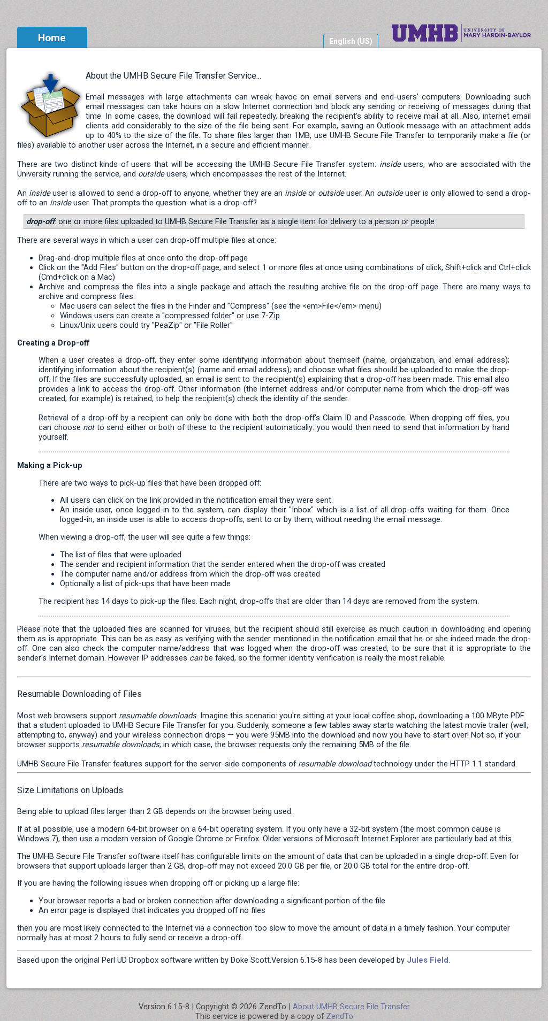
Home (52, 38)
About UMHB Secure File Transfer (351, 1006)
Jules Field (427, 960)
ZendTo (339, 1016)
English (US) (350, 41)
